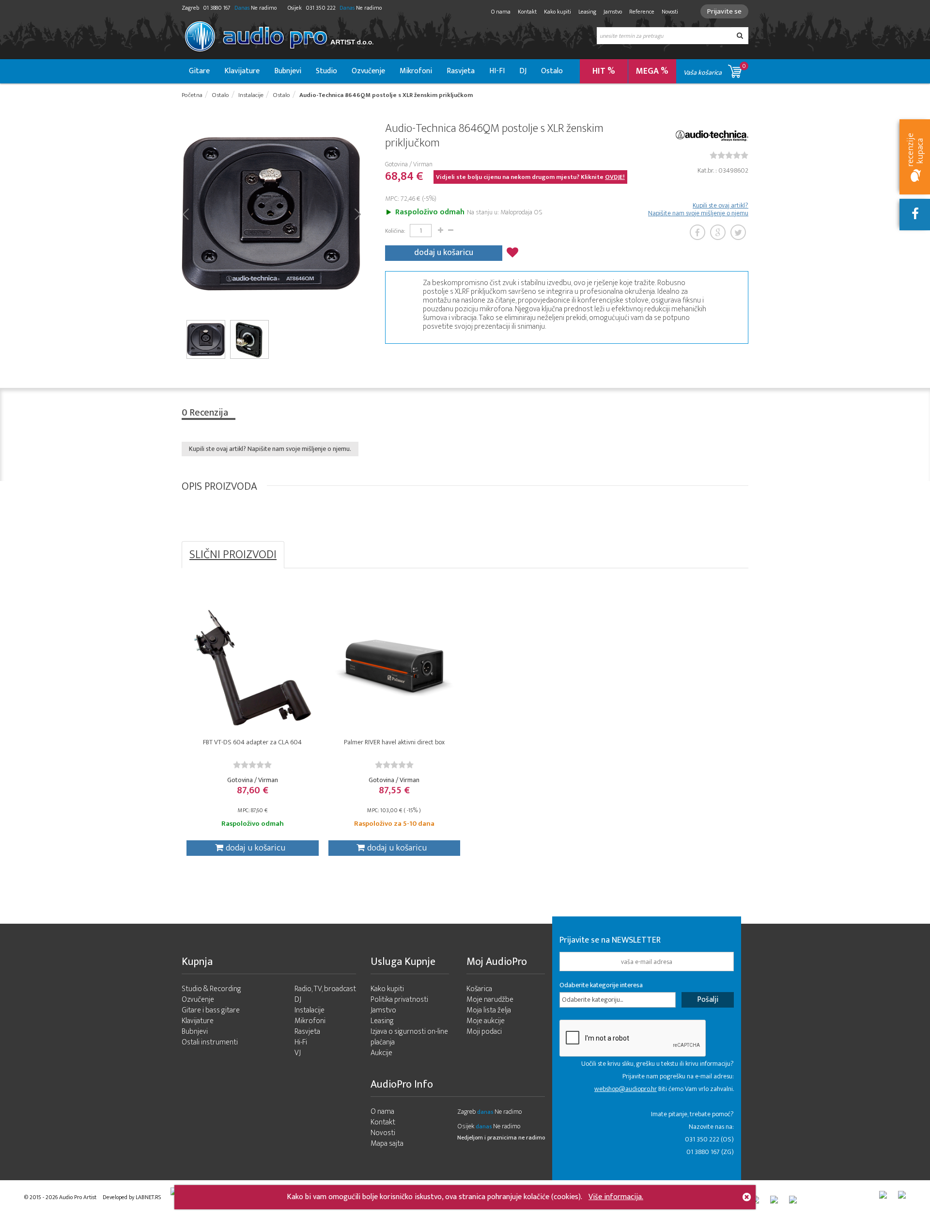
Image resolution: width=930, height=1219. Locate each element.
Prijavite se (724, 11)
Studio (326, 71)
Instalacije (309, 1010)
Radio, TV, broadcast (325, 988)
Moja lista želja (488, 1010)
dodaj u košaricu (443, 252)
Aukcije (381, 1052)
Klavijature (242, 71)
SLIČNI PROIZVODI (233, 554)
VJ (297, 1052)
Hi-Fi (300, 1042)
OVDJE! (615, 177)
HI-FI (497, 71)
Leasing (587, 11)
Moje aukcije (485, 1020)
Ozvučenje (368, 71)
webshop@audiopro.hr (625, 1088)
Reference (641, 11)
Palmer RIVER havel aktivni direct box (394, 742)
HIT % (603, 71)
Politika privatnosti (399, 999)
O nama (501, 11)
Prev (185, 213)
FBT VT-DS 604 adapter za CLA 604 (252, 742)
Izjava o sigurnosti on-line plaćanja (409, 1037)
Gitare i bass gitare (211, 1010)
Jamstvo (613, 11)
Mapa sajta (387, 1143)
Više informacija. (616, 1196)
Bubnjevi (287, 71)
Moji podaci (484, 1031)
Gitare (199, 71)
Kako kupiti (557, 11)
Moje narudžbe (489, 999)
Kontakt (527, 11)
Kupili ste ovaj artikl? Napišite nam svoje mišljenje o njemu (698, 209)
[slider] (729, 155)
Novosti (670, 11)
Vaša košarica (714, 69)
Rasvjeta (461, 71)
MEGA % (652, 71)
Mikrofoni (416, 71)
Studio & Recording (211, 988)
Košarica (479, 988)
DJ (523, 71)
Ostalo (552, 71)
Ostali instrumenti (210, 1042)
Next (357, 213)
